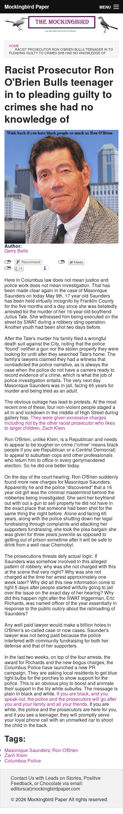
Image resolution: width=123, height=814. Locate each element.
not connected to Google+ (7, 268)
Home (14, 45)
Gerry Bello (16, 250)
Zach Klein (15, 755)
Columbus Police (22, 760)
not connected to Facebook (7, 262)
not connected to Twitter (61, 262)
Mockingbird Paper (26, 6)
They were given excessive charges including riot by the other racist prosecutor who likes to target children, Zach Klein (59, 422)
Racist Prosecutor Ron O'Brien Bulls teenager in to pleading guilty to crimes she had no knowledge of (61, 51)
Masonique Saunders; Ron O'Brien (41, 750)
